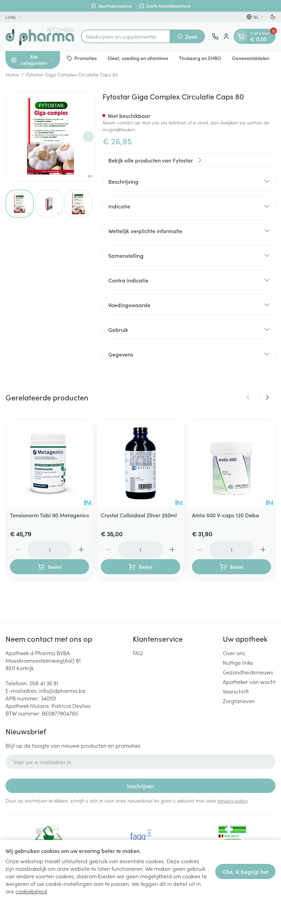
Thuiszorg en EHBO (200, 58)
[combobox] (125, 36)
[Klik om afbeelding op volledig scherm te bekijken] (50, 136)
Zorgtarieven (239, 701)
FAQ (138, 653)
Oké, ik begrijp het (245, 871)
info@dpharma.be (62, 690)
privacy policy (232, 800)
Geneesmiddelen (250, 58)
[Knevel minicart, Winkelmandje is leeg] (241, 36)
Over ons (234, 653)
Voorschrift (236, 691)
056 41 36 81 (43, 683)
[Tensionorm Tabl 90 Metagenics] (49, 463)
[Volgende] (88, 136)
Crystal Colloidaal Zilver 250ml (139, 515)
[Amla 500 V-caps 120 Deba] (231, 463)
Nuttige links (238, 662)
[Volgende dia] (267, 397)
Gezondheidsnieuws (248, 672)
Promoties (85, 58)
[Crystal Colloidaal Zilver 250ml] (140, 463)
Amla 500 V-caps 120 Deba (225, 515)
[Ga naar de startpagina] (39, 36)
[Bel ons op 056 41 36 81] (215, 36)
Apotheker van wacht (249, 681)
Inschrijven (140, 786)
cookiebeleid (31, 891)
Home (12, 74)
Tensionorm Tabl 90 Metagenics (49, 515)
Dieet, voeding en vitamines (138, 58)
